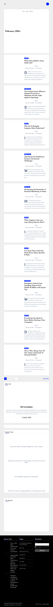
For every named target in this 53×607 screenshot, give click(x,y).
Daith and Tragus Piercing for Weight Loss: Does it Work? (26, 446)
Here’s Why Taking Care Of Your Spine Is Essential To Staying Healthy (34, 353)
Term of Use (22, 568)
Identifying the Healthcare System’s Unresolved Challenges (34, 159)
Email (36, 542)
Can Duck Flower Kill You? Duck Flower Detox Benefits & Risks (34, 253)
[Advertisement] (34, 32)
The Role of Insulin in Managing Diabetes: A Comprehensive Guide (26, 491)
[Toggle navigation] (5, 4)
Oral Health (27, 280)
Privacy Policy (22, 565)
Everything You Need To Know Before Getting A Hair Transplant (34, 320)
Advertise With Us (23, 551)
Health (26, 58)
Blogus (12, 605)
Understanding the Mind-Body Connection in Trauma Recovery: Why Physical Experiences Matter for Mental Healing (14, 564)
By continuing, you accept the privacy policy (42, 547)
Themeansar (18, 605)
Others (31, 509)
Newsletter (22, 558)
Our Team (21, 561)
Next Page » (46, 378)
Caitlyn (36, 66)
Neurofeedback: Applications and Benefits (26, 476)
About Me (21, 548)
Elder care (27, 186)
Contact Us (22, 554)
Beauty (26, 315)
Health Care (27, 88)
